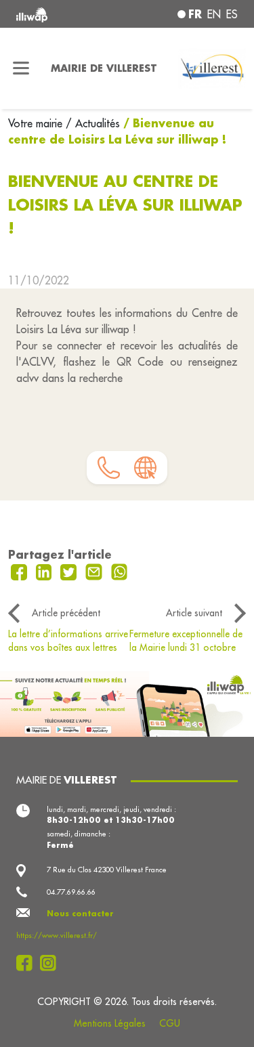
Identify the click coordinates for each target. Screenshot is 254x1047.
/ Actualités (93, 123)
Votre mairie (37, 123)
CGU (169, 1023)
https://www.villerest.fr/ (56, 935)
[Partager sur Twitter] (70, 571)
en (214, 14)
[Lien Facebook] (28, 963)
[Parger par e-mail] (95, 571)
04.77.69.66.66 (71, 892)
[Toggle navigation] (21, 68)
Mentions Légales (110, 1023)
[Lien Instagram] (52, 963)
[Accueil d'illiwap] (57, 14)
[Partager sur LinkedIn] (45, 571)
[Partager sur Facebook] (20, 571)
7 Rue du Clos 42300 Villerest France (107, 869)
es (232, 14)
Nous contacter (80, 913)
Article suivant (194, 613)
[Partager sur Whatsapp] (119, 571)
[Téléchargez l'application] (127, 702)
